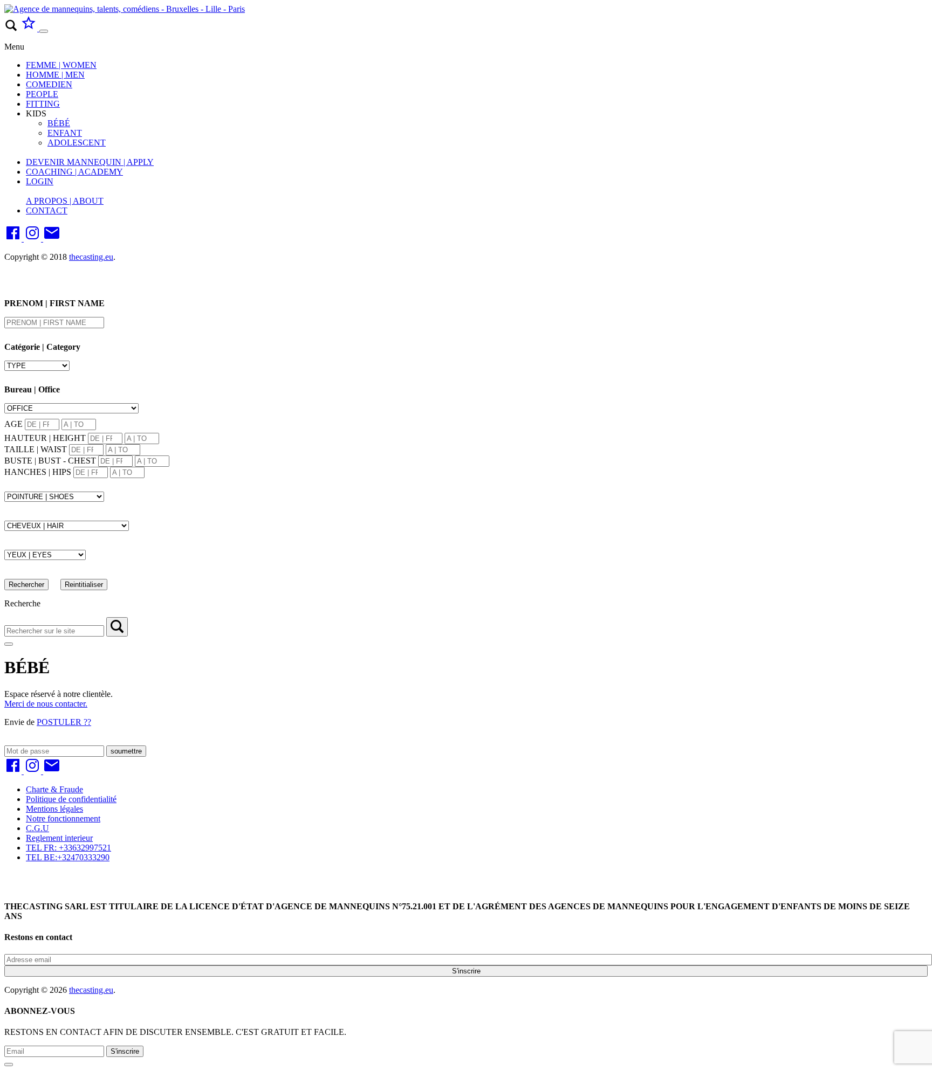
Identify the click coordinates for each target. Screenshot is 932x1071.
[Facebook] (14, 238)
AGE (13, 424)
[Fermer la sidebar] (8, 644)
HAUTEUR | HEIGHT (45, 438)
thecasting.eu (91, 256)
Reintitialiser (84, 585)
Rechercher (26, 585)
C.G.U (37, 828)
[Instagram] (33, 238)
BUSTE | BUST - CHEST (50, 460)
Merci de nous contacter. (45, 703)
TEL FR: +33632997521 (68, 847)
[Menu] (43, 31)
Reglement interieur (59, 837)
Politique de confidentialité (71, 799)
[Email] (51, 238)
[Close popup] (8, 1064)
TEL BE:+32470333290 (67, 857)
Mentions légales (54, 808)
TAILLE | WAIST (35, 449)
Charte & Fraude (54, 789)
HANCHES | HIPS (37, 471)
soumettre (126, 751)
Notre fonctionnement (63, 818)
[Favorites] (29, 28)
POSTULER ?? (64, 722)
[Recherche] (117, 627)
